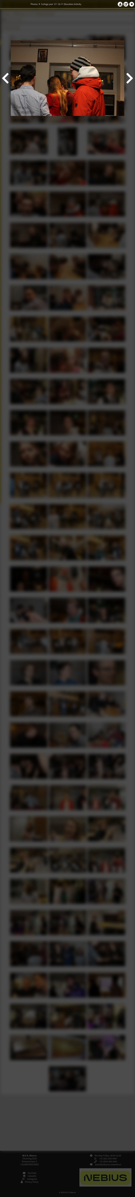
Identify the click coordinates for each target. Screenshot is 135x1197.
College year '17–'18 (50, 4)
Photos (34, 4)
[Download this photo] (120, 4)
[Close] (131, 4)
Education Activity (72, 4)
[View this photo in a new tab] (125, 4)
